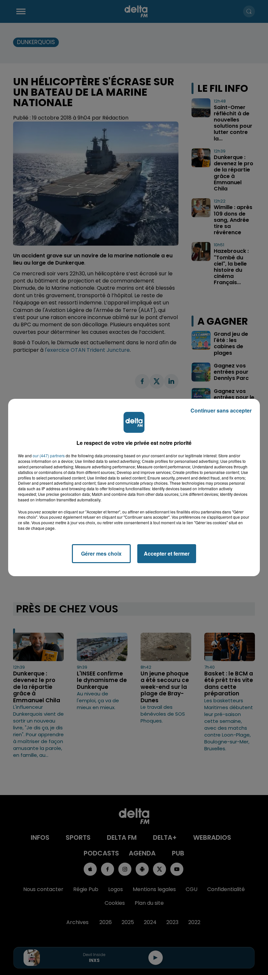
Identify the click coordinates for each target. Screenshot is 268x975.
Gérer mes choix (101, 553)
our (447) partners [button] (49, 455)
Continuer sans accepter (221, 410)
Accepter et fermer (167, 553)
